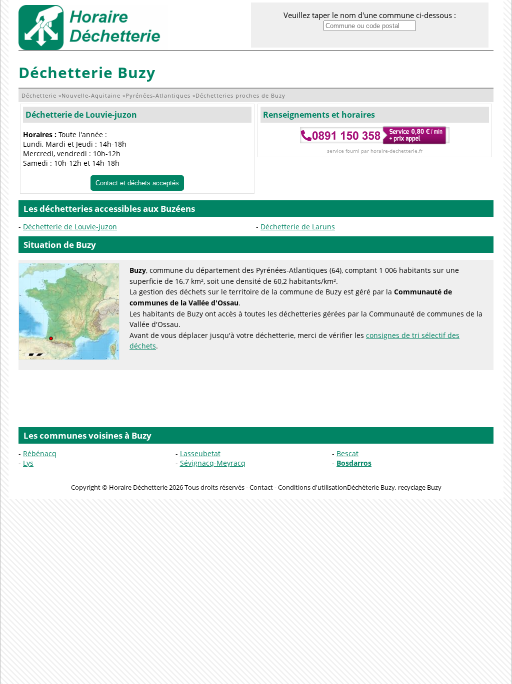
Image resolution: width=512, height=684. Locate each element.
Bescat (347, 453)
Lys (28, 463)
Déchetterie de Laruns (297, 226)
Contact (261, 487)
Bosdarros (354, 463)
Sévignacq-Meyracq (213, 463)
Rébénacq (39, 453)
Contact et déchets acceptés (137, 183)
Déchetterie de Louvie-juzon (81, 114)
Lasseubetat (200, 453)
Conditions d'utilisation (312, 487)
